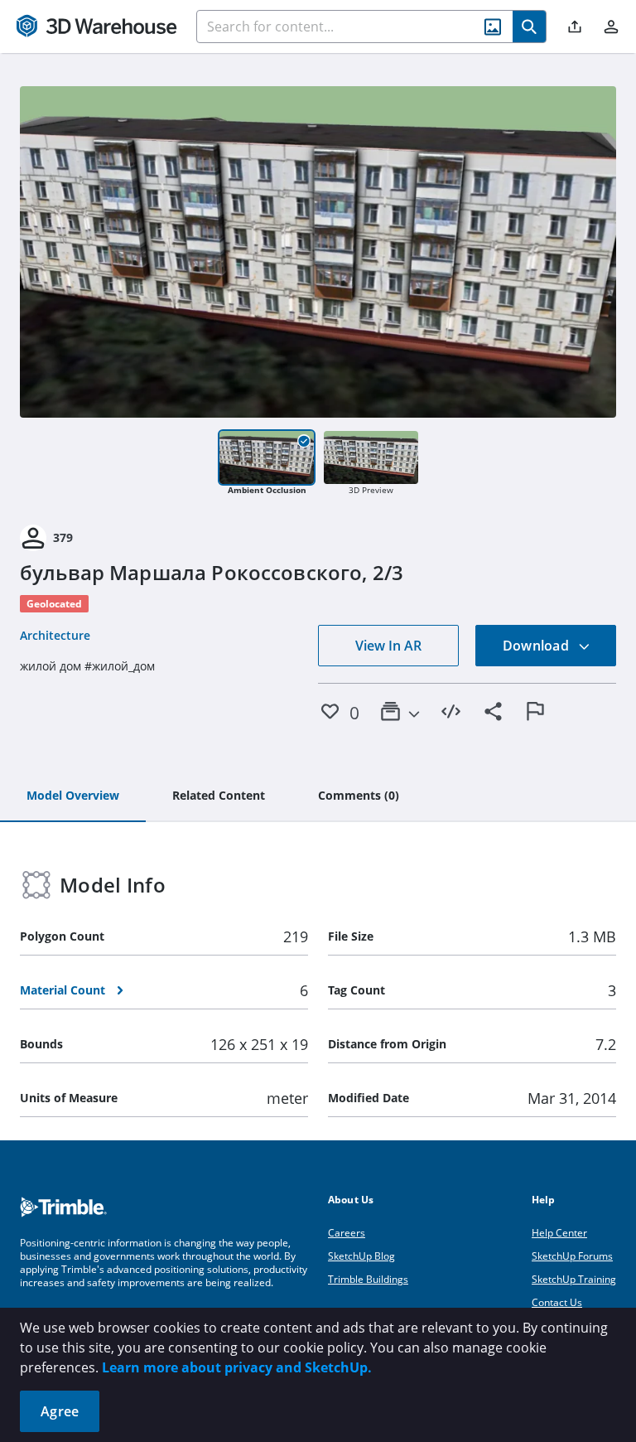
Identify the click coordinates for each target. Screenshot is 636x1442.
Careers (346, 1233)
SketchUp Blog (361, 1256)
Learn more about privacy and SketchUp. (237, 1367)
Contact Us (557, 1302)
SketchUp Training (574, 1279)
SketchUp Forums (572, 1256)
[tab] (73, 796)
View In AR (388, 645)
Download (537, 645)
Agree (60, 1411)
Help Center (559, 1233)
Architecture (55, 635)
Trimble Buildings (368, 1279)
